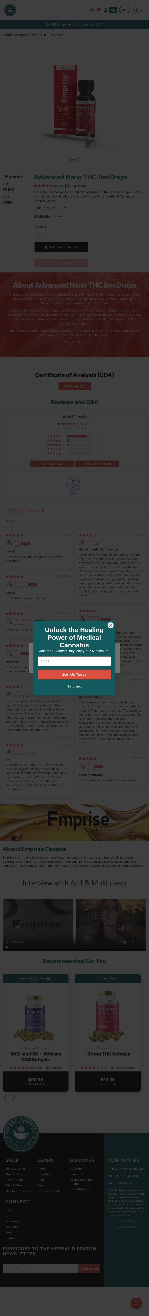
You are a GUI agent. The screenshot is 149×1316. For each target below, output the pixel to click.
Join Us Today (74, 674)
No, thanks (74, 686)
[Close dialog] (110, 625)
